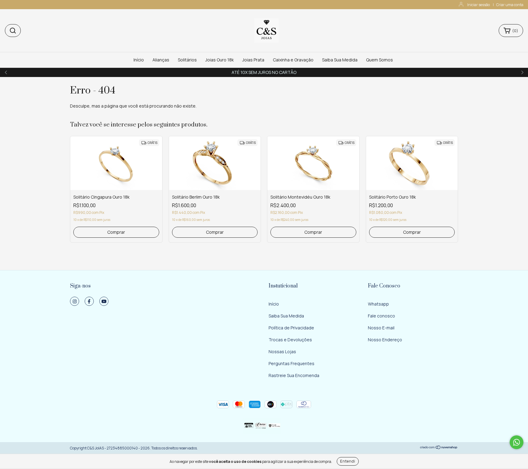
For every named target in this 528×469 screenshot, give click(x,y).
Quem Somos (379, 60)
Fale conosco (381, 316)
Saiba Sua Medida (340, 60)
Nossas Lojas (282, 351)
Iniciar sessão (478, 4)
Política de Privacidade (291, 328)
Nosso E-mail (381, 328)
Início (139, 60)
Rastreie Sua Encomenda (294, 375)
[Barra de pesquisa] (13, 30)
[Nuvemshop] (439, 448)
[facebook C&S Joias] (89, 301)
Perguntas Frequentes (291, 363)
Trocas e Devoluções (290, 340)
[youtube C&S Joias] (103, 301)
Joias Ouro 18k (219, 60)
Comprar (116, 232)
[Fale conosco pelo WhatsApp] (516, 442)
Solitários (187, 60)
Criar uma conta (509, 4)
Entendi (347, 461)
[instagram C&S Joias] (74, 301)
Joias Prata (253, 60)
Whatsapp (378, 304)
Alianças (160, 60)
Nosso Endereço (385, 340)
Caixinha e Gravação (293, 60)
